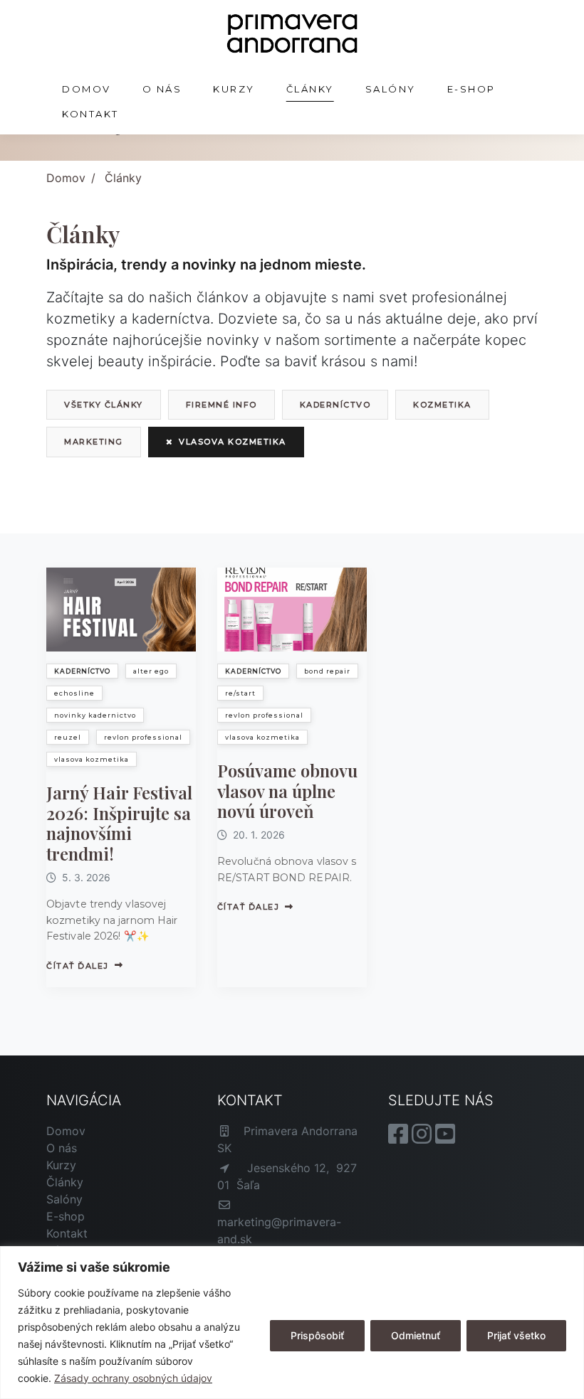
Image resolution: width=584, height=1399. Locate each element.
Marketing (93, 442)
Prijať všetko (516, 1335)
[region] (292, 1322)
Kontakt (90, 113)
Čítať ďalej (77, 966)
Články (310, 89)
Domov (86, 89)
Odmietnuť (415, 1335)
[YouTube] (445, 1138)
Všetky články (103, 405)
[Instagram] (423, 1138)
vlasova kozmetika (232, 442)
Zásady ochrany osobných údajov (133, 1378)
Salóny (390, 89)
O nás (162, 89)
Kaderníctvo (335, 405)
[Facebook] (400, 1138)
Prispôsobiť (317, 1335)
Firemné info (221, 405)
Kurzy (234, 89)
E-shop (471, 89)
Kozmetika (442, 405)
